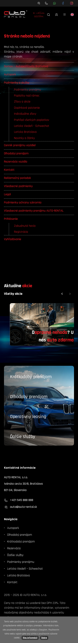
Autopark (10, 74)
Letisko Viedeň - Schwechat (31, 126)
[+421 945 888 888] (46, 3)
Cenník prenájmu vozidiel (20, 145)
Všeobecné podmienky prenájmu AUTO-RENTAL (34, 211)
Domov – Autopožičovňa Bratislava (26, 66)
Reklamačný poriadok (17, 178)
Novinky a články (24, 138)
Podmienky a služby (16, 83)
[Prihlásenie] (57, 15)
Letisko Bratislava (25, 132)
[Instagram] (71, 3)
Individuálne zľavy (25, 114)
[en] (72, 14)
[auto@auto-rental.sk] (39, 3)
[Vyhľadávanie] (49, 15)
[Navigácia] (65, 15)
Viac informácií (30, 637)
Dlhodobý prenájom (16, 153)
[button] (62, 293)
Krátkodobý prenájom (31, 377)
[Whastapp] (54, 3)
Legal (7, 194)
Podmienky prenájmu (27, 90)
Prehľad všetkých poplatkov (31, 120)
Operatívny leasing (28, 417)
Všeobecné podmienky (18, 186)
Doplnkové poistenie (27, 108)
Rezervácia (14, 548)
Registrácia (21, 232)
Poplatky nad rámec (26, 96)
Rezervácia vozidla (15, 162)
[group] (39, 324)
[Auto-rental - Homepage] (15, 14)
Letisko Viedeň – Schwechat (25, 569)
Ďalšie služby (22, 437)
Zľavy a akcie (22, 102)
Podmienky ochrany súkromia (22, 202)
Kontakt (9, 170)
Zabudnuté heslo (25, 226)
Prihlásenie (11, 219)
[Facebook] (63, 3)
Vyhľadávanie (12, 239)
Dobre (44, 637)
